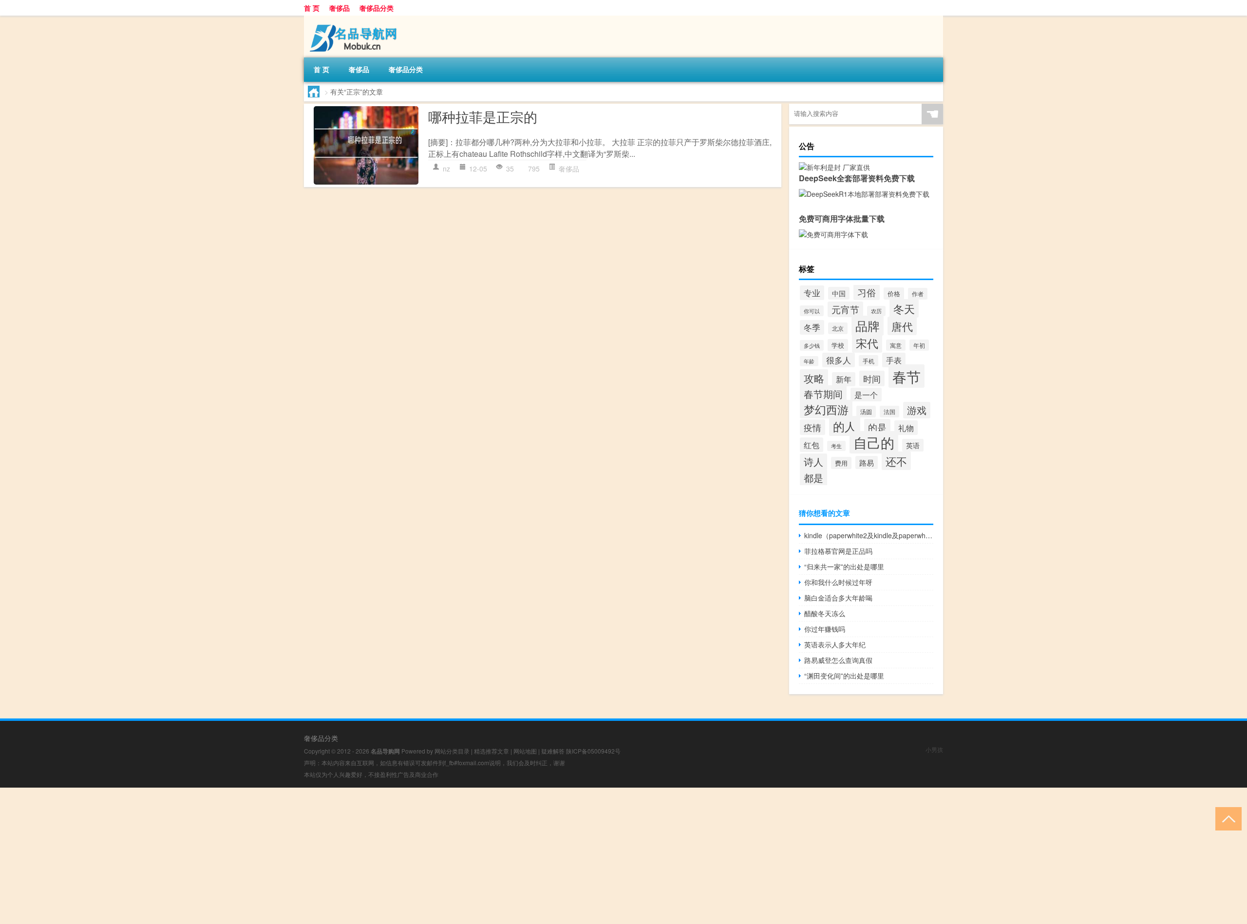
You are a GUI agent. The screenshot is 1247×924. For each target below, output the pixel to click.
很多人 (838, 360)
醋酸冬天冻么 (824, 613)
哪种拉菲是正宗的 (482, 116)
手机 (868, 361)
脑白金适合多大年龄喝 (838, 598)
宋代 (867, 343)
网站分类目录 (452, 751)
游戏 (916, 410)
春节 (906, 376)
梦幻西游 (826, 409)
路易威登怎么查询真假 (838, 660)
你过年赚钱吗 (824, 629)
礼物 (906, 428)
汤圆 (866, 411)
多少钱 (812, 345)
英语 (913, 445)
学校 (837, 345)
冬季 (812, 327)
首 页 (312, 8)
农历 (876, 311)
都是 (813, 478)
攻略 (814, 378)
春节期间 (823, 394)
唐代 (902, 326)
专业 (812, 293)
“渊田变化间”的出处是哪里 (844, 675)
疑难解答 (553, 751)
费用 (841, 463)
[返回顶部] (1226, 818)
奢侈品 (339, 8)
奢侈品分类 (376, 8)
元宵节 (845, 309)
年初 (919, 345)
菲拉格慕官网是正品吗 (838, 551)
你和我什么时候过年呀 (838, 582)
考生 (836, 446)
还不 (896, 461)
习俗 (866, 292)
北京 (838, 328)
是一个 (866, 394)
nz (446, 168)
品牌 (867, 325)
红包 (811, 445)
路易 (866, 462)
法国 (889, 411)
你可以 (812, 311)
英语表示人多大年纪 (835, 644)
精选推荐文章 (491, 751)
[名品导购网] (355, 19)
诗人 (813, 462)
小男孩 (934, 749)
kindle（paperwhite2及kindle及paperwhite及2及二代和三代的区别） (868, 535)
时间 (872, 378)
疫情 (812, 427)
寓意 (896, 345)
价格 (894, 293)
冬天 (904, 308)
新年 (843, 379)
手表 (894, 360)
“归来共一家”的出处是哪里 (844, 566)
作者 (918, 293)
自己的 (873, 442)
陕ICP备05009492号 (593, 751)
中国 (839, 293)
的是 (877, 427)
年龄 (809, 361)
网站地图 (525, 751)
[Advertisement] (292, 856)
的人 (844, 425)
